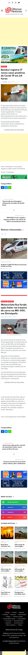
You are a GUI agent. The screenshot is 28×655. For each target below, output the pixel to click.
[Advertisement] (14, 31)
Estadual (5, 614)
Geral (16, 542)
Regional (8, 261)
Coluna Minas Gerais (20, 541)
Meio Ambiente (10, 625)
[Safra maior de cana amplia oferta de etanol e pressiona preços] (21, 533)
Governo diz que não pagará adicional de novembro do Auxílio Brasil (13, 203)
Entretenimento (18, 621)
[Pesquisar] (26, 10)
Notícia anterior (8, 199)
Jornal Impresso (18, 623)
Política (20, 625)
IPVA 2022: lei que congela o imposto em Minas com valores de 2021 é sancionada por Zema (15, 219)
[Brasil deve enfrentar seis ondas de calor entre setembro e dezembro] (7, 533)
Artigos (3, 590)
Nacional (13, 614)
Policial (14, 612)
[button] (2, 234)
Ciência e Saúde (5, 541)
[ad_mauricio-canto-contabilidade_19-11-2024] (14, 275)
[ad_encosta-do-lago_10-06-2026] (14, 59)
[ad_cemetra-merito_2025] (14, 50)
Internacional (22, 614)
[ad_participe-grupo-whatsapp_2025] (14, 177)
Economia (8, 621)
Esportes (8, 623)
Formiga (23, 590)
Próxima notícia (19, 215)
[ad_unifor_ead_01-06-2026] (14, 284)
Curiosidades (22, 618)
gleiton (5, 82)
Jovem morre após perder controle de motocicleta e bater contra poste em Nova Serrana (13, 447)
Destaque (3, 261)
